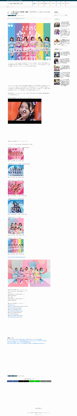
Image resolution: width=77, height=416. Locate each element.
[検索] (41, 408)
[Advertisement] (29, 76)
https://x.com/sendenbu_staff (13, 313)
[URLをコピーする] (45, 381)
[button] (12, 381)
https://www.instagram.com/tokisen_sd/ (15, 316)
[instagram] (37, 408)
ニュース (12, 15)
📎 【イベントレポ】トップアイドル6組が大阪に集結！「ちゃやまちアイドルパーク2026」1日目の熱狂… (27, 340)
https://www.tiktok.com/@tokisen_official (15, 310)
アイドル (9, 15)
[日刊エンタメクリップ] (15, 3)
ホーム (29, 412)
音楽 (15, 15)
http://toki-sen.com (11, 304)
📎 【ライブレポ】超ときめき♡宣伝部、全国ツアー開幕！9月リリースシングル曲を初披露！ (24, 339)
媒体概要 (36, 412)
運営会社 (32, 412)
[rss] (39, 408)
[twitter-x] (36, 408)
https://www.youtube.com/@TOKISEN (15, 307)
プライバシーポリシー (45, 412)
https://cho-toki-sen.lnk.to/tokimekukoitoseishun (16, 257)
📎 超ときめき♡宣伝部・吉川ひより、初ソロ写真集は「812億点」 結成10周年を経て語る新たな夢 (25, 343)
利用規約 (40, 412)
